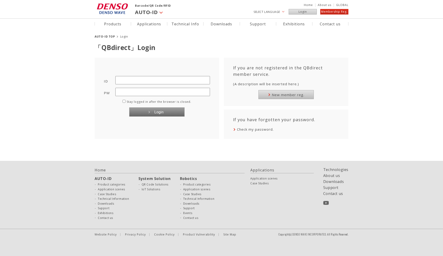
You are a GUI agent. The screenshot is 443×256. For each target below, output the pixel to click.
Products (112, 23)
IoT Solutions (151, 189)
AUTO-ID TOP (105, 36)
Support (258, 23)
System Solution (154, 178)
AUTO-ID (103, 178)
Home (308, 5)
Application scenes (111, 189)
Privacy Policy (135, 234)
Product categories (111, 184)
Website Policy (106, 234)
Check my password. (255, 129)
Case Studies (107, 194)
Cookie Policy (164, 234)
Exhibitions (294, 23)
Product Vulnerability (199, 234)
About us (324, 5)
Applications (149, 23)
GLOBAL (342, 5)
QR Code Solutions (155, 184)
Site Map (229, 234)
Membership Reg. (334, 12)
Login (303, 12)
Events (187, 213)
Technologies (335, 169)
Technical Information (113, 199)
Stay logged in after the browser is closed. (159, 102)
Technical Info (185, 23)
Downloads (221, 23)
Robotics (188, 178)
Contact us (330, 23)
